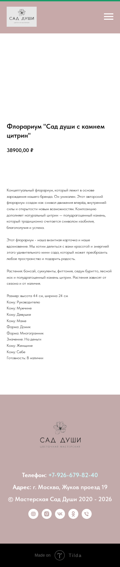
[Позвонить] (87, 517)
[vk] (60, 517)
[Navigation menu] (108, 16)
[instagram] (47, 517)
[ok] (73, 517)
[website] (33, 517)
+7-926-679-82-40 (73, 474)
